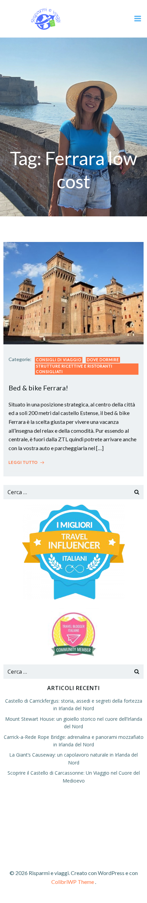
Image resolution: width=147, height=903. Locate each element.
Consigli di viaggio (58, 359)
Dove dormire (103, 359)
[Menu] (138, 19)
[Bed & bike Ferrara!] (73, 292)
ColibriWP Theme (72, 881)
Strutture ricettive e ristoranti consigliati (74, 369)
